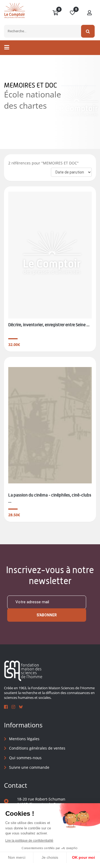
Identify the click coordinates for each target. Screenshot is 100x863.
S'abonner (47, 615)
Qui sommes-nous (25, 757)
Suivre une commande (29, 767)
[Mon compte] (89, 13)
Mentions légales (24, 738)
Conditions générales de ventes (37, 748)
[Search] (88, 31)
